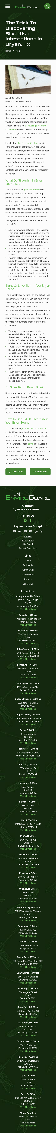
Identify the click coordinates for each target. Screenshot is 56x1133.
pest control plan (32, 189)
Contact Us (28, 584)
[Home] (27, 6)
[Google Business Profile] (25, 520)
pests (30, 443)
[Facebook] (30, 520)
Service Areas (28, 574)
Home (28, 560)
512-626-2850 (28, 509)
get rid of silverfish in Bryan (33, 428)
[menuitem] (28, 536)
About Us (28, 579)
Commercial (28, 570)
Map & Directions (28, 609)
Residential (28, 565)
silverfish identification (27, 143)
